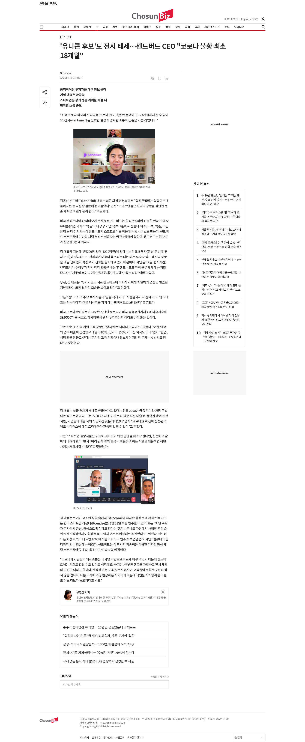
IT (61, 37)
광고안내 (108, 737)
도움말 (154, 676)
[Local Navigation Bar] (42, 27)
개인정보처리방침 (89, 722)
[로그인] (263, 19)
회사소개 (84, 737)
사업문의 (119, 737)
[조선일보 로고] (48, 3)
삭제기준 (164, 676)
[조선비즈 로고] (152, 15)
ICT (69, 37)
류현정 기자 (65, 73)
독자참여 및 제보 (135, 737)
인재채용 (96, 737)
